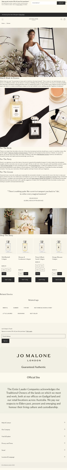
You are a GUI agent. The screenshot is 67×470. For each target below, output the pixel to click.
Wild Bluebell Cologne (43, 154)
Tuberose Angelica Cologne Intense (18, 153)
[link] (8, 246)
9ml (37, 266)
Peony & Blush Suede (6, 165)
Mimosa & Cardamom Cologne (48, 177)
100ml (4, 273)
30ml (4, 269)
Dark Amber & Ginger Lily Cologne (41, 178)
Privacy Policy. (19, 4)
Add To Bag (8, 279)
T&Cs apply (29, 331)
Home (3, 23)
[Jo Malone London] (33, 19)
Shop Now (21, 14)
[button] (2, 19)
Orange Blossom (35, 165)
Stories (8, 23)
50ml (9, 269)
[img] (64, 19)
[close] (65, 2)
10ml (42, 266)
